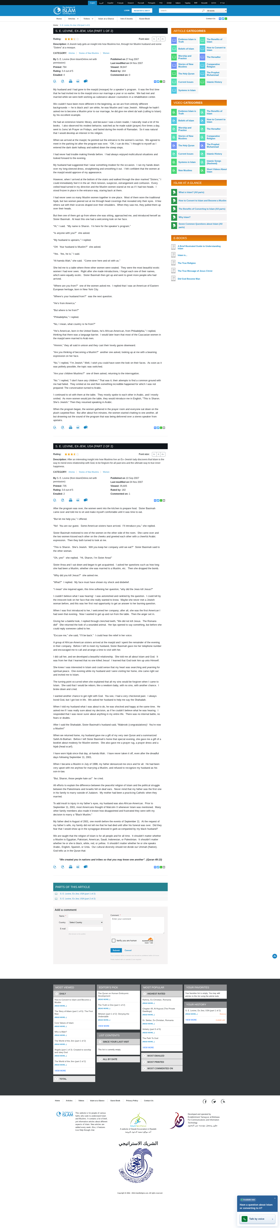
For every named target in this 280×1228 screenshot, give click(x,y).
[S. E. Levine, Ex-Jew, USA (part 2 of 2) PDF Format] (78, 500)
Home (59, 19)
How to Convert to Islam (216, 48)
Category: (60, 53)
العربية (101, 3)
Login (127, 10)
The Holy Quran (186, 73)
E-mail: (63, 929)
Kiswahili (204, 3)
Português (151, 3)
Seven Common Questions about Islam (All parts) (200, 225)
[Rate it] (55, 81)
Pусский (141, 3)
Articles (71, 19)
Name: (62, 916)
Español (110, 3)
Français (120, 3)
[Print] (70, 81)
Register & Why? (142, 11)
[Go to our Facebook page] (205, 1101)
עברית (222, 3)
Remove (223, 1014)
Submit (116, 950)
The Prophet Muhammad (213, 73)
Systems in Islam (187, 90)
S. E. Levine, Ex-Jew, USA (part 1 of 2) (78, 893)
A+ (163, 39)
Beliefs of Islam (186, 48)
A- (154, 39)
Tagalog (187, 3)
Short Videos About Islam (217, 170)
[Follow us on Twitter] (214, 1101)
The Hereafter (214, 57)
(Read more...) (61, 1006)
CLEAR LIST (220, 1020)
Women (106, 53)
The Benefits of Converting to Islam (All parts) (202, 209)
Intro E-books (126, 19)
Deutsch (131, 3)
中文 (161, 3)
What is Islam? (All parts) (191, 192)
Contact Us (210, 19)
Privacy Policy (132, 1101)
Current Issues (185, 82)
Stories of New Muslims (89, 53)
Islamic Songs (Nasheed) (214, 162)
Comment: (116, 915)
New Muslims (185, 170)
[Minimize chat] (275, 1198)
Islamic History (214, 82)
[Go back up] (274, 956)
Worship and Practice (184, 57)
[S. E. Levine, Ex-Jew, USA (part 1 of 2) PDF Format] (78, 81)
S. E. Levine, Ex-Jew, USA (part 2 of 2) (78, 898)
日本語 (169, 3)
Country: (62, 922)
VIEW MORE (60, 1071)
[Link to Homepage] (64, 10)
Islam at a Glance (106, 19)
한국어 (213, 3)
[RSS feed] (223, 1101)
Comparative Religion (213, 65)
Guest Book (144, 19)
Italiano (178, 3)
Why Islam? (184, 217)
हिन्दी (195, 3)
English (92, 3)
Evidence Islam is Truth (187, 40)
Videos (87, 19)
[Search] (203, 10)
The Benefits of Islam (214, 40)
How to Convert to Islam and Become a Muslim (202, 200)
